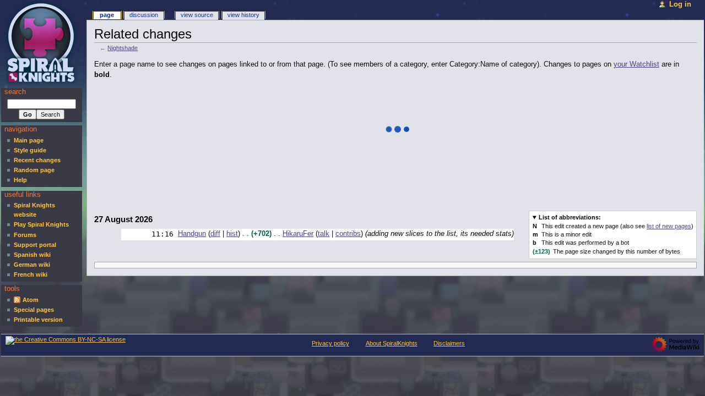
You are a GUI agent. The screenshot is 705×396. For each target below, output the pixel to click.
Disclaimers (449, 343)
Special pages (34, 309)
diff (215, 234)
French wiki (30, 274)
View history (243, 15)
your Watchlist (636, 64)
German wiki (32, 264)
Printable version (38, 319)
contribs (348, 234)
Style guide (30, 150)
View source (197, 15)
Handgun (192, 234)
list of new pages (669, 226)
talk (323, 234)
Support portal (35, 244)
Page (107, 15)
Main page (29, 140)
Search (15, 92)
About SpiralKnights (391, 343)
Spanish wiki (32, 254)
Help (20, 180)
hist (232, 234)
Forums (25, 235)
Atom (31, 299)
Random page (34, 170)
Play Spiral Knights (41, 224)
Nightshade (122, 48)
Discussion (143, 15)
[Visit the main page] (42, 42)
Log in (680, 4)
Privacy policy (330, 343)
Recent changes (37, 160)
